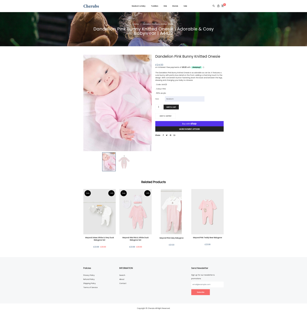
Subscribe (200, 292)
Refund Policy (89, 279)
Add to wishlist (165, 116)
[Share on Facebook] (163, 135)
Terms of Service (90, 287)
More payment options (189, 129)
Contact (122, 283)
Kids (165, 6)
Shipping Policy (89, 283)
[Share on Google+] (175, 135)
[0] (222, 6)
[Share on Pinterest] (170, 135)
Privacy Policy (89, 275)
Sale (185, 6)
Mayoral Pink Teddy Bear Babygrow (207, 237)
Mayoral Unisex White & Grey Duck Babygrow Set (99, 238)
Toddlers (154, 6)
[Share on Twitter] (167, 135)
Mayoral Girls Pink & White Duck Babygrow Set (135, 238)
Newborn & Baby (138, 6)
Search (122, 275)
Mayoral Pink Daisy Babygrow (171, 238)
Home (136, 24)
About (121, 279)
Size (157, 99)
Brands (175, 6)
